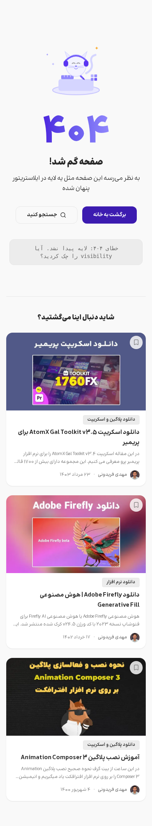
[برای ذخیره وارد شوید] (136, 342)
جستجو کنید (42, 215)
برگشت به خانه (109, 215)
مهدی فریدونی (112, 475)
